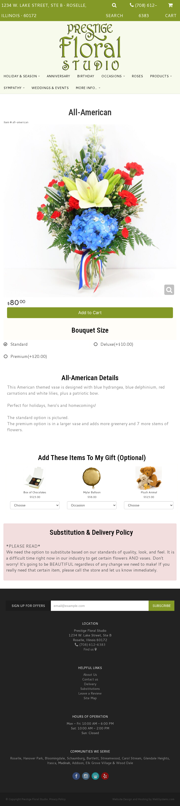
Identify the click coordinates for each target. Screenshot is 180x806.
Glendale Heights (156, 758)
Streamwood (110, 758)
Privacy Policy (57, 799)
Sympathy (13, 87)
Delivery (90, 684)
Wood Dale (124, 763)
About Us (90, 674)
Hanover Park (33, 758)
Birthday (85, 76)
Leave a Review (90, 693)
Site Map (90, 698)
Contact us (90, 679)
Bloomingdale (55, 758)
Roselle (15, 758)
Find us (89, 649)
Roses (137, 76)
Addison (78, 763)
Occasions (111, 76)
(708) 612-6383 (91, 644)
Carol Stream (131, 758)
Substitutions (90, 688)
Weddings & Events (50, 87)
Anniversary (58, 76)
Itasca (51, 763)
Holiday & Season (20, 76)
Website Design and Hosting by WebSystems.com (143, 799)
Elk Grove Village (99, 763)
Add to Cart (90, 312)
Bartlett (92, 758)
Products (159, 76)
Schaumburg (76, 758)
